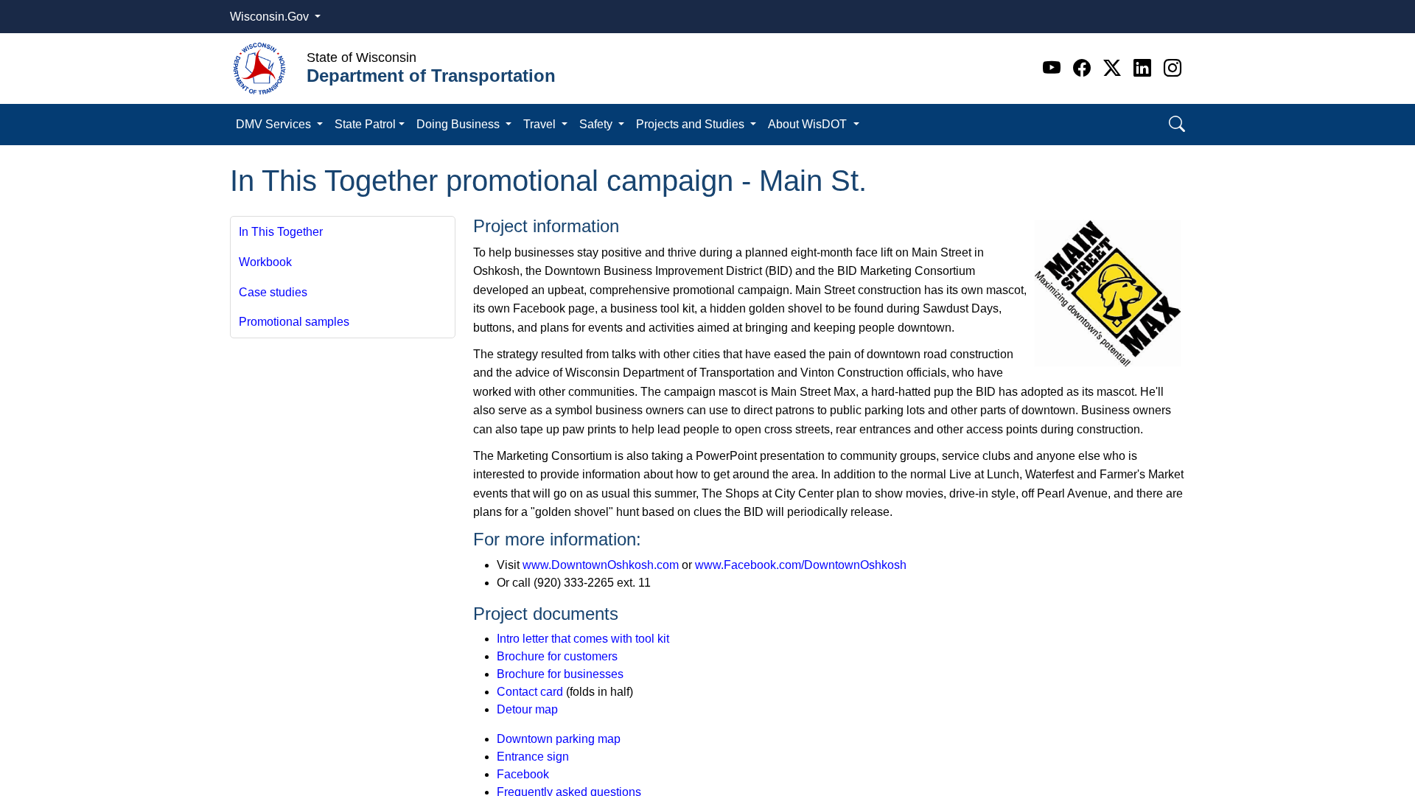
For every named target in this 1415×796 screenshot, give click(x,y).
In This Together (281, 232)
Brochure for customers (557, 656)
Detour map (527, 709)
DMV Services (275, 124)
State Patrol (365, 124)
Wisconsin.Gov (271, 16)
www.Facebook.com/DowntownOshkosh (800, 565)
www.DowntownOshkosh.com (601, 565)
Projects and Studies (691, 124)
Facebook (523, 774)
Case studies (273, 292)
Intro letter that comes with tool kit (583, 638)
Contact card (530, 691)
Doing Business (459, 124)
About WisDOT (809, 124)
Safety (597, 124)
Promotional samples (294, 321)
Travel (541, 124)
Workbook (265, 262)
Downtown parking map (559, 739)
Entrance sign (533, 756)
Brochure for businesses (560, 674)
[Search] (1177, 124)
